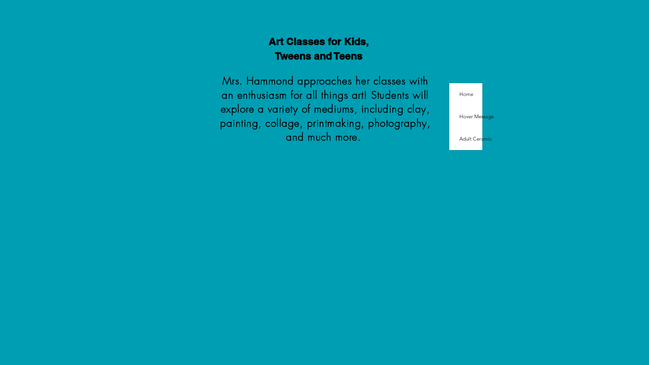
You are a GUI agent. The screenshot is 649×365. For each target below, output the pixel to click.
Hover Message (470, 116)
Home (466, 94)
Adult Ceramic (470, 139)
